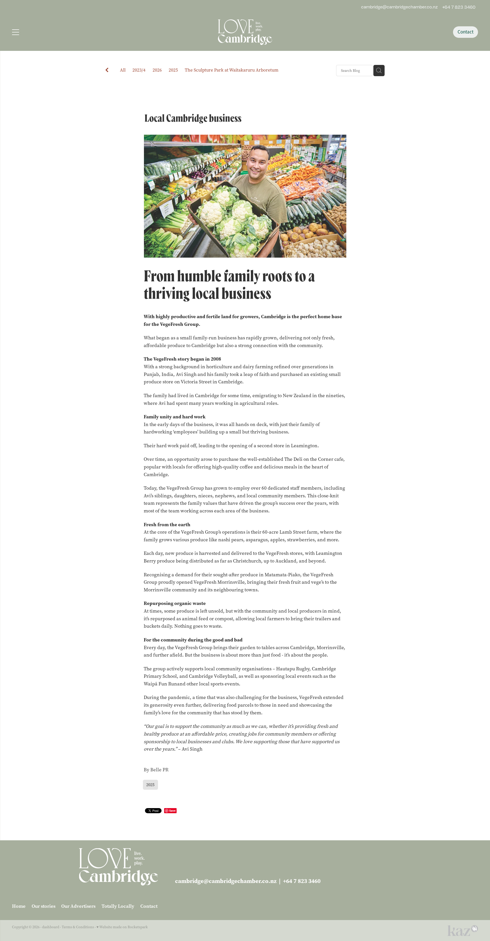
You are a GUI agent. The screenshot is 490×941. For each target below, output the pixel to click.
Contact (465, 32)
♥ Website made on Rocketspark (122, 927)
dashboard (50, 927)
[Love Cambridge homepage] (244, 32)
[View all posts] (106, 70)
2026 (157, 70)
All (123, 70)
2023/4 (138, 70)
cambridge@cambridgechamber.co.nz (399, 7)
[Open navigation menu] (70, 32)
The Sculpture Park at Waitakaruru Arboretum (231, 70)
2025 (173, 70)
